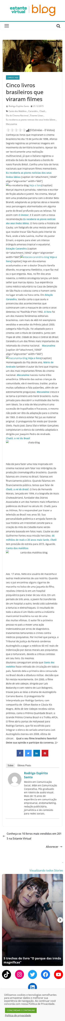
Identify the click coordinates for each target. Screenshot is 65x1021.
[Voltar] (5, 920)
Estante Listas (36, 115)
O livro (48, 311)
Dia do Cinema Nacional (17, 115)
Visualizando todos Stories (46, 870)
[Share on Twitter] (28, 755)
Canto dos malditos (17, 548)
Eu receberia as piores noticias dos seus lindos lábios (30, 119)
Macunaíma (11, 124)
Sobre (10, 765)
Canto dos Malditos (17, 111)
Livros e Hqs (12, 77)
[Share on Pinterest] (45, 755)
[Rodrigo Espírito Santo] (14, 775)
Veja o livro (35, 185)
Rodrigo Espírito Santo (19, 106)
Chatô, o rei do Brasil (18, 438)
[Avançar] (60, 920)
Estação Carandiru (16, 248)
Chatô (42, 111)
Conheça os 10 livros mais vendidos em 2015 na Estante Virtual (34, 836)
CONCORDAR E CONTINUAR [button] (21, 1010)
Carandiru (33, 111)
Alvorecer (52, 847)
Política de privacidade (18, 1015)
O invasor (23, 214)
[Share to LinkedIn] (36, 755)
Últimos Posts (24, 765)
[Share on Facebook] (20, 755)
